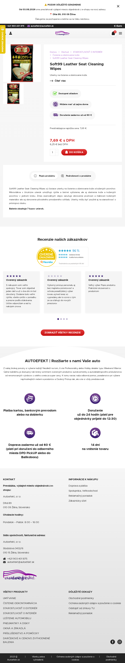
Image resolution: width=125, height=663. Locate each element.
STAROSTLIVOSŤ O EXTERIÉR (20, 608)
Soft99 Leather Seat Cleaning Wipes (70, 58)
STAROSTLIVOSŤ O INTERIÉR (87, 52)
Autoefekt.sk (13, 659)
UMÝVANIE (9, 598)
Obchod (65, 52)
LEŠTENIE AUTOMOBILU (17, 618)
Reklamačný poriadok (81, 495)
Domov (53, 52)
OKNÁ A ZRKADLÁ (14, 628)
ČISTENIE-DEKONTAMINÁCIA (20, 603)
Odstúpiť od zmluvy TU (82, 608)
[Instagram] (119, 642)
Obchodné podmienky (81, 598)
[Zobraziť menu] (120, 33)
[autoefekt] (62, 33)
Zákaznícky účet (77, 500)
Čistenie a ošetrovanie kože (66, 55)
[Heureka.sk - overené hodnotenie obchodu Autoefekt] (62, 256)
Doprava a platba (78, 485)
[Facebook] (112, 642)
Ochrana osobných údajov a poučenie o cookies (95, 603)
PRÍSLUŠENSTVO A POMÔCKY (21, 633)
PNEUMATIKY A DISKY (16, 623)
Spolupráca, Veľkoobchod (83, 490)
